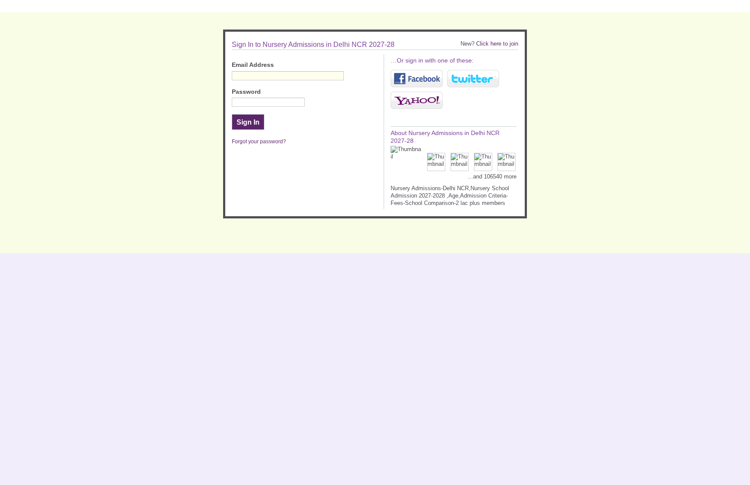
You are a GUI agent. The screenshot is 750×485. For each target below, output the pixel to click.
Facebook (417, 78)
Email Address (253, 65)
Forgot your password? (259, 142)
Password (246, 92)
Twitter (473, 78)
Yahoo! (417, 100)
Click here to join (497, 43)
